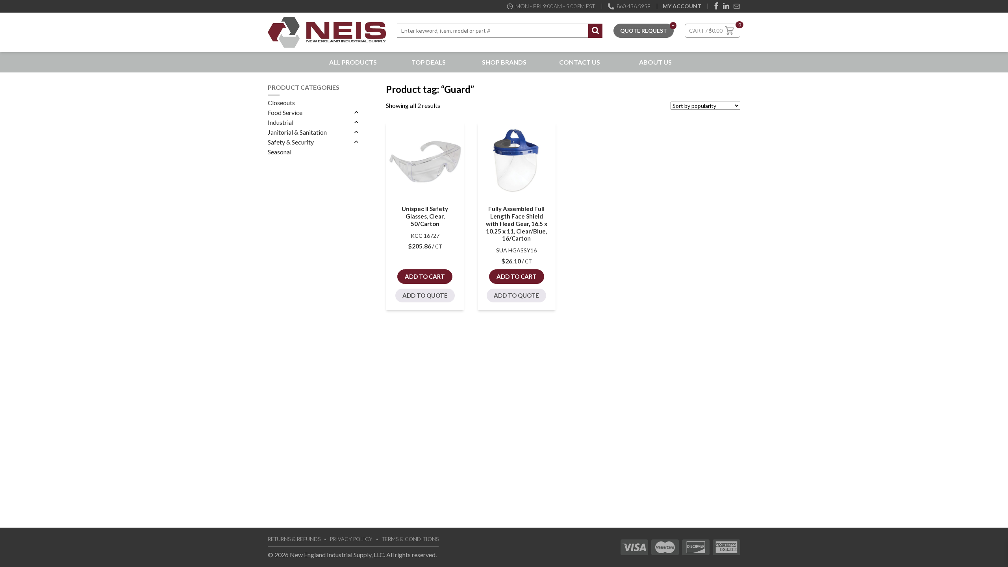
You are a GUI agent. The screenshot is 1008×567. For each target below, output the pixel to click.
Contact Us (579, 62)
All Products (353, 62)
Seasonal (279, 152)
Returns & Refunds (294, 539)
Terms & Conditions (410, 539)
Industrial (280, 122)
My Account (682, 6)
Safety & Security (291, 142)
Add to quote (425, 295)
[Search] (595, 31)
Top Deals (428, 62)
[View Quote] (643, 29)
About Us (655, 62)
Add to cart (425, 276)
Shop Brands (504, 62)
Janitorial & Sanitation (297, 132)
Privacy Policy (351, 539)
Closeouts (281, 102)
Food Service (285, 112)
